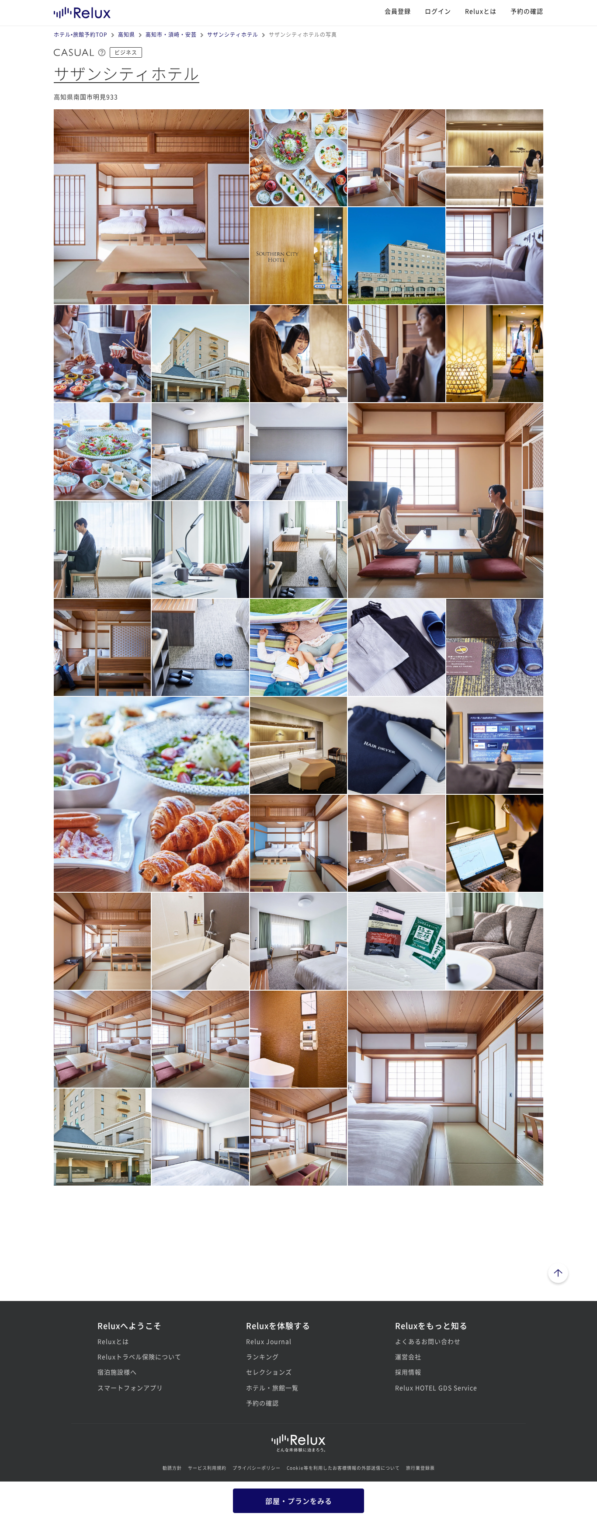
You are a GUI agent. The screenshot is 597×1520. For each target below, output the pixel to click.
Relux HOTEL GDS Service (436, 1387)
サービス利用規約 (207, 1467)
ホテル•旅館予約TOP (81, 34)
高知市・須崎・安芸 (171, 34)
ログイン (438, 11)
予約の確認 (526, 11)
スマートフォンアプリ (130, 1387)
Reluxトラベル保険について (139, 1356)
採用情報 (408, 1371)
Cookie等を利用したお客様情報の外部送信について (343, 1467)
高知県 (126, 34)
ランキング (262, 1356)
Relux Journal (269, 1341)
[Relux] (82, 10)
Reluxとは (480, 11)
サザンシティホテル (232, 34)
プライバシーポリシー (257, 1467)
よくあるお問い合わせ (428, 1341)
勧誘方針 (172, 1467)
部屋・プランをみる (298, 1501)
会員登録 (398, 11)
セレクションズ (269, 1371)
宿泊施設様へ (117, 1371)
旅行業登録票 (420, 1467)
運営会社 (408, 1356)
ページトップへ (558, 1274)
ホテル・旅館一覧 (272, 1387)
